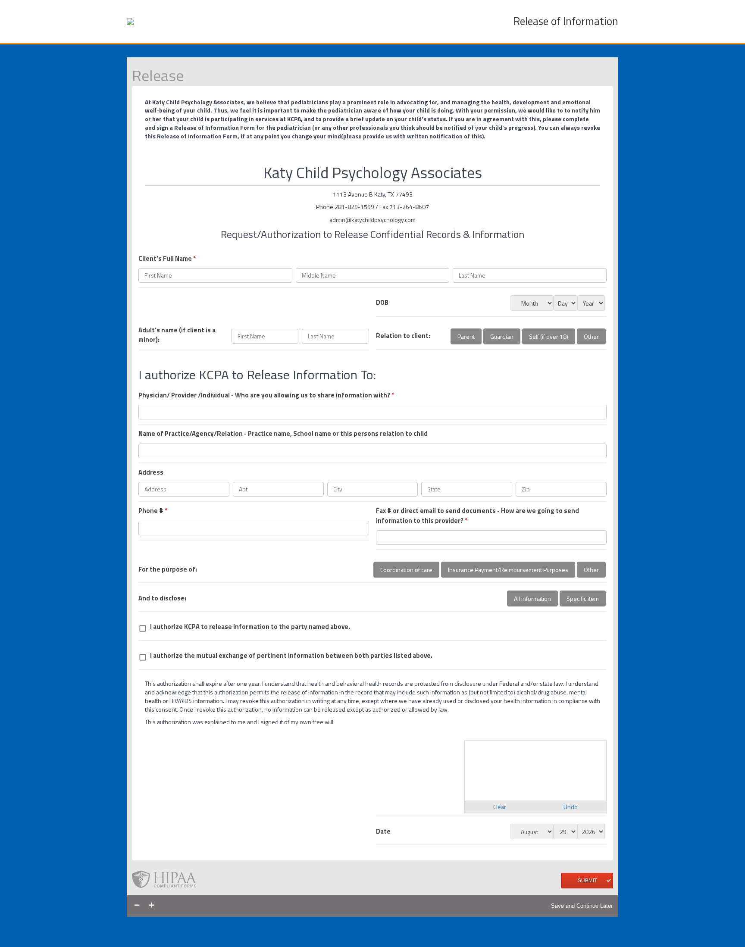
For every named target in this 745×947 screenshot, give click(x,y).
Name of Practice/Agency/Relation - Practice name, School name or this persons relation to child (283, 433)
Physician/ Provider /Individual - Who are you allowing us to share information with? (266, 395)
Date (383, 831)
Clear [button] (499, 806)
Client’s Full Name (167, 258)
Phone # (152, 511)
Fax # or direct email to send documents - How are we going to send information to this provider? (477, 515)
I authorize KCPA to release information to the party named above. (250, 626)
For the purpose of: (167, 569)
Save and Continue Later (582, 906)
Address (150, 472)
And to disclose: (162, 598)
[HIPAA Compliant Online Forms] (167, 880)
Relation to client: (403, 336)
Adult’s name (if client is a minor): (177, 335)
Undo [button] (570, 806)
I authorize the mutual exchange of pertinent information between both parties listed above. (291, 655)
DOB (382, 302)
